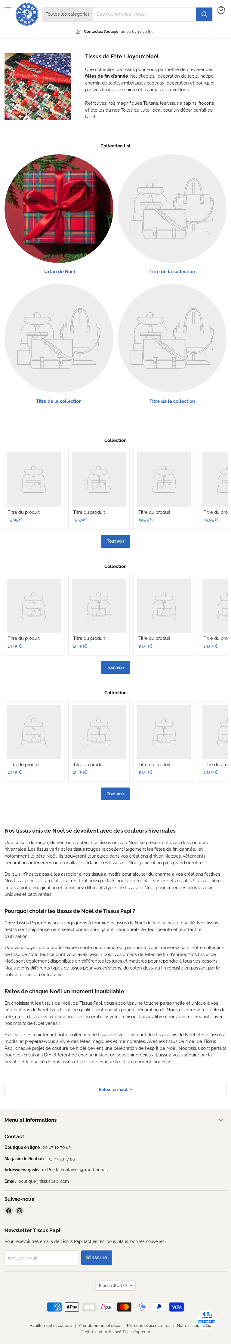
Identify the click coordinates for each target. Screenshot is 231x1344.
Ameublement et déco (99, 1325)
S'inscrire (96, 1257)
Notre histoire (189, 1325)
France (113, 1285)
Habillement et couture (50, 1325)
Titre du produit (24, 512)
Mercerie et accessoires (148, 1325)
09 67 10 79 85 (139, 31)
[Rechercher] (204, 14)
